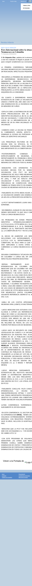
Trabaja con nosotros (7, 477)
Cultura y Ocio (26, 5)
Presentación (22, 474)
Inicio (3, 1)
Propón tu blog (13, 1)
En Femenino (26, 8)
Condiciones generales (24, 475)
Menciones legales (23, 477)
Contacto (4, 475)
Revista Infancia (7, 42)
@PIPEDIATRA (12, 54)
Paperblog (10, 7)
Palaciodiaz (6, 54)
